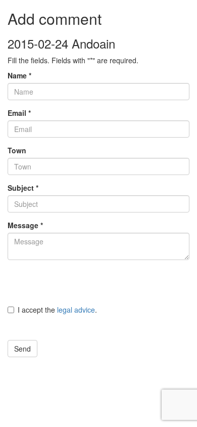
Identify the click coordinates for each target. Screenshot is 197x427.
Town (17, 150)
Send (22, 349)
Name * (19, 75)
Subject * (23, 188)
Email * (19, 113)
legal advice (76, 310)
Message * (25, 225)
